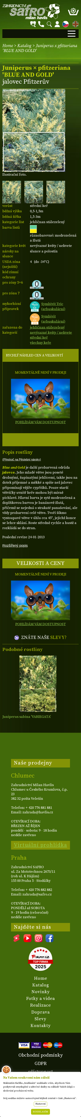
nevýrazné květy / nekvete (51, 332)
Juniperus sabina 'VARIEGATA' (26, 716)
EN (74, 23)
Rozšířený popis (15, 545)
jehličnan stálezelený (47, 327)
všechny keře (40, 342)
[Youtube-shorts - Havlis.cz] (16, 940)
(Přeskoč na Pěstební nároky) (21, 459)
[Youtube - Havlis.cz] (27, 940)
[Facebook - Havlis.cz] (49, 940)
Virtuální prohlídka (40, 845)
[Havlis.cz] (31, 11)
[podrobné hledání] (33, 24)
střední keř (39, 337)
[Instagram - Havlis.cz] (38, 940)
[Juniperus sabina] (37, 684)
